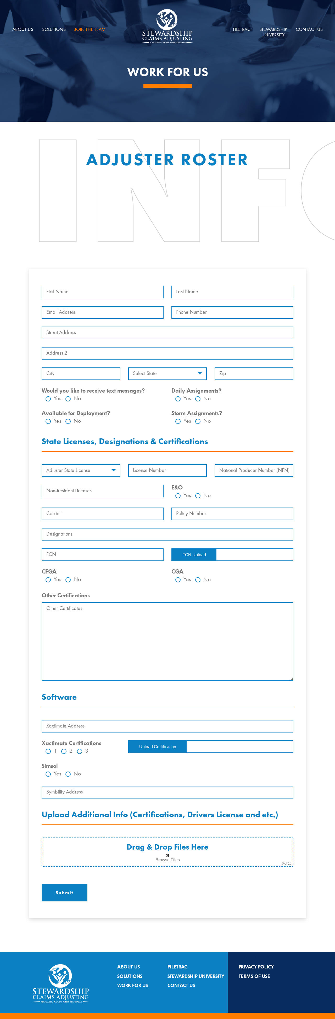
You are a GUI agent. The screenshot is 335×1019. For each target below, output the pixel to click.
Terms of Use (254, 976)
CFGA (49, 572)
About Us (22, 29)
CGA (177, 572)
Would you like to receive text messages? (93, 391)
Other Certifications (66, 595)
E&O (177, 488)
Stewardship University (196, 976)
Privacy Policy (256, 967)
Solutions (54, 29)
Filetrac (241, 29)
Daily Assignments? (196, 391)
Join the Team (90, 29)
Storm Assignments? (196, 413)
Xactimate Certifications (71, 743)
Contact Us (309, 29)
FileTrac (177, 967)
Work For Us (132, 985)
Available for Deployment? (76, 413)
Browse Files (167, 860)
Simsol (50, 766)
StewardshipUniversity (273, 32)
